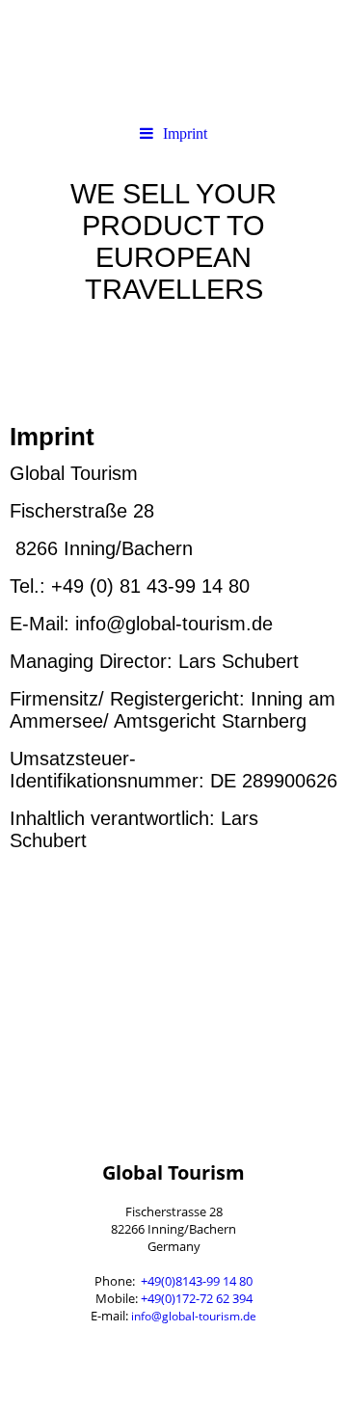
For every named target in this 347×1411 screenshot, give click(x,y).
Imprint (185, 133)
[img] (173, 58)
